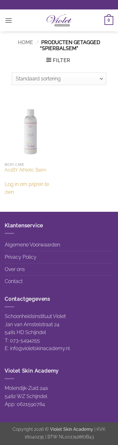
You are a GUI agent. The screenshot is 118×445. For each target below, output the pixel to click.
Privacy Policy (21, 257)
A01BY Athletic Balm (25, 169)
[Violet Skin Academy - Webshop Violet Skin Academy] (59, 20)
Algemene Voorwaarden (32, 245)
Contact (14, 281)
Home (25, 42)
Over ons (15, 269)
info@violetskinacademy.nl (40, 348)
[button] (8, 20)
